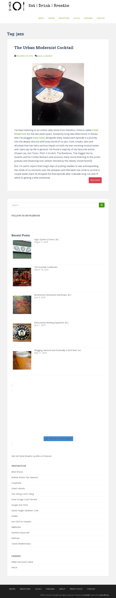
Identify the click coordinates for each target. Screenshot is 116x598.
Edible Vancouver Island (22, 562)
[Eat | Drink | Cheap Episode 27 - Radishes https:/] (22, 400)
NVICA (14, 567)
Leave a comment (44, 56)
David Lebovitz (18, 488)
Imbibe (14, 516)
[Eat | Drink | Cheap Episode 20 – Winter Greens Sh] (93, 427)
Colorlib (86, 595)
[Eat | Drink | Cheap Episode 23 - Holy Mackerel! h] (93, 414)
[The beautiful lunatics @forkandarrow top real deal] (70, 427)
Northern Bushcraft (20, 532)
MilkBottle (16, 527)
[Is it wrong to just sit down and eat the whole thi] (22, 414)
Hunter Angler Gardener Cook (24, 510)
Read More (95, 180)
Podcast (101, 18)
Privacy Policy (76, 589)
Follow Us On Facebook (25, 215)
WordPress (104, 595)
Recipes (52, 18)
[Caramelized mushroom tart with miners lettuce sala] (46, 400)
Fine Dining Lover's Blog (22, 494)
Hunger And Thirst (19, 505)
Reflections (64, 18)
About (41, 18)
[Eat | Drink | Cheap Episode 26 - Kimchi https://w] (70, 400)
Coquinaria (16, 483)
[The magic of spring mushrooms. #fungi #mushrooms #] (70, 414)
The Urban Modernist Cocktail (43, 47)
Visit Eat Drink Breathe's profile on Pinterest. (31, 456)
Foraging (88, 18)
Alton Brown (17, 471)
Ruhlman (15, 538)
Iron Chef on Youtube (21, 521)
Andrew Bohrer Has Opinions (24, 477)
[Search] (102, 205)
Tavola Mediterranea (21, 543)
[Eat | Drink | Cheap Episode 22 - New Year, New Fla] (22, 427)
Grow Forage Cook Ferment (24, 499)
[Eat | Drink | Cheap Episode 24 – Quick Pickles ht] (46, 414)
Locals (77, 18)
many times (39, 137)
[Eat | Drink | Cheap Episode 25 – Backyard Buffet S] (93, 400)
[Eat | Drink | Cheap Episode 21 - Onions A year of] (46, 427)
